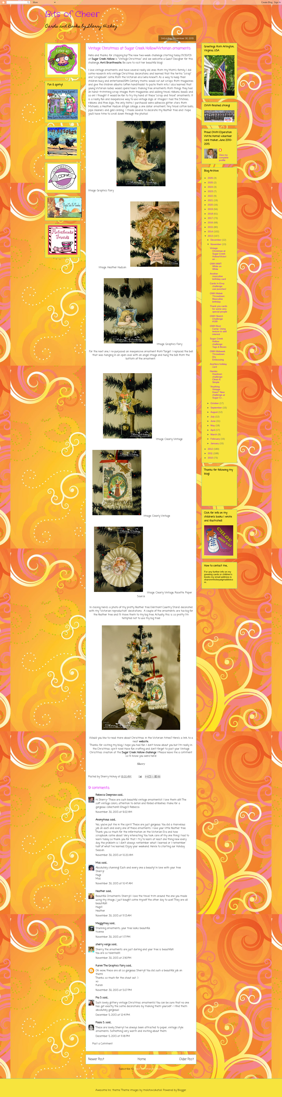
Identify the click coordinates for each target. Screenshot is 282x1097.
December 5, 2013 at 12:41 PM (113, 1015)
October (215, 403)
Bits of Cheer (72, 14)
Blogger (182, 1090)
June (213, 421)
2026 (211, 178)
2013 (211, 236)
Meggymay (102, 923)
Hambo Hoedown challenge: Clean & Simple (216, 376)
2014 (211, 231)
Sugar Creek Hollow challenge (139, 753)
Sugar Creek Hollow (103, 59)
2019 (211, 209)
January (215, 443)
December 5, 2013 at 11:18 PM (113, 1036)
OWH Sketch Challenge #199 (216, 319)
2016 (211, 222)
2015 (211, 227)
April (213, 430)
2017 (211, 218)
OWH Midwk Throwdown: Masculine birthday (217, 297)
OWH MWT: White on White (216, 266)
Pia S (99, 998)
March (214, 434)
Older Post (186, 1059)
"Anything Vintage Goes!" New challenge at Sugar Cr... (217, 392)
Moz (98, 863)
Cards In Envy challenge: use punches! (218, 286)
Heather (100, 891)
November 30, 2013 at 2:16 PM (113, 958)
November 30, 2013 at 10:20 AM (114, 855)
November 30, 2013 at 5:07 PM (114, 990)
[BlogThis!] (149, 776)
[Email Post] (139, 777)
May (213, 425)
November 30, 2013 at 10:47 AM (114, 884)
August (214, 412)
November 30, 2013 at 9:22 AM (114, 812)
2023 (211, 191)
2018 (211, 213)
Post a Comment (102, 1044)
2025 (211, 182)
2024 (211, 187)
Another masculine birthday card (218, 276)
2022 (211, 196)
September (217, 407)
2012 (211, 449)
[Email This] (146, 776)
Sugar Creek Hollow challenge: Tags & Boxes (218, 342)
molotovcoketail (152, 1090)
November (216, 244)
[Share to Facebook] (155, 776)
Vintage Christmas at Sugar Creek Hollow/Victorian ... (218, 253)
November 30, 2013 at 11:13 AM (114, 916)
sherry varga (103, 944)
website (143, 742)
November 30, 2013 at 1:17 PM (113, 937)
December (216, 239)
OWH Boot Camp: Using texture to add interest (218, 330)
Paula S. (100, 1023)
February (216, 438)
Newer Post (96, 1059)
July (213, 416)
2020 (211, 204)
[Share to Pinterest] (159, 776)
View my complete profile (223, 157)
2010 (211, 457)
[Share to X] (152, 776)
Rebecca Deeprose (106, 795)
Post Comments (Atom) (149, 1069)
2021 (211, 200)
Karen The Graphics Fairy (110, 966)
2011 (210, 453)
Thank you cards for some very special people (218, 309)
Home (142, 1059)
